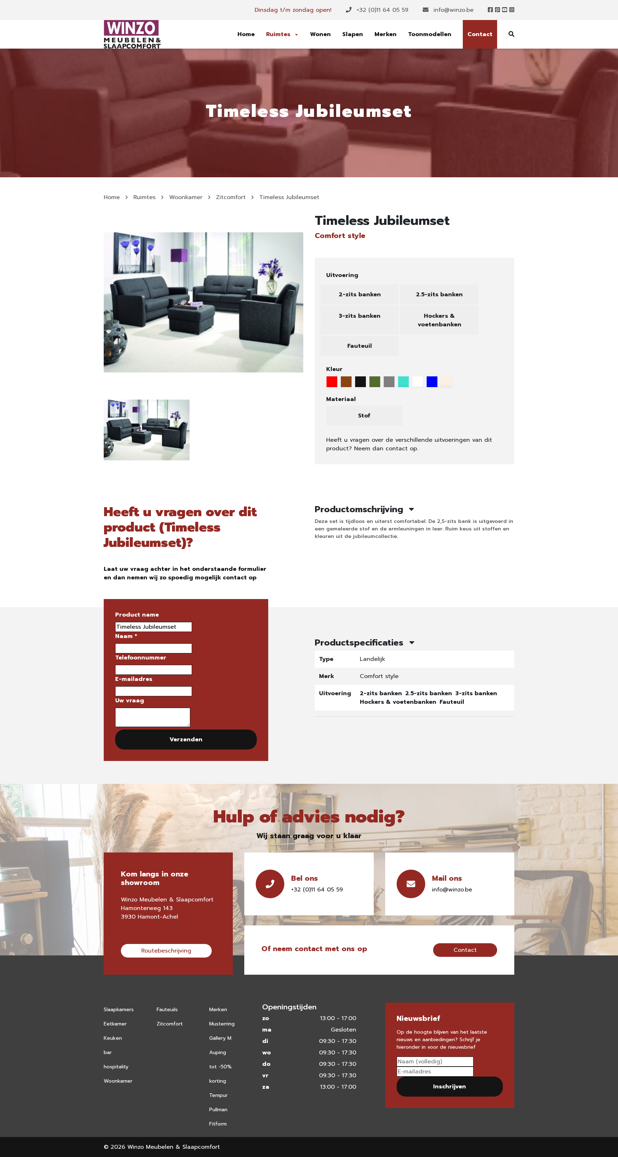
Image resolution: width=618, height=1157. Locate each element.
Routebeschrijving (166, 950)
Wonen (320, 34)
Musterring (222, 1024)
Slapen (352, 34)
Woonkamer (185, 197)
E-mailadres (133, 679)
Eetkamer (115, 1024)
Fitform (218, 1124)
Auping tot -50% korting (220, 1067)
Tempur (218, 1095)
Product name (137, 614)
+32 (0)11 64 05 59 (381, 10)
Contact (479, 34)
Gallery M (220, 1038)
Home (246, 34)
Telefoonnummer (140, 657)
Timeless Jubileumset (289, 197)
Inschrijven (449, 1086)
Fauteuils (167, 1009)
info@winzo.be (452, 10)
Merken (385, 34)
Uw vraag (129, 700)
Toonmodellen (429, 34)
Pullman (218, 1109)
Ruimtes (279, 34)
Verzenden (186, 739)
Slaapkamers (119, 1009)
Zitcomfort (231, 197)
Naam (126, 636)
